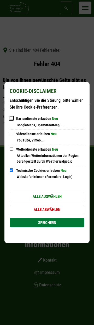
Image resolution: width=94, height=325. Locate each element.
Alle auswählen (47, 196)
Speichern (47, 222)
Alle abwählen (47, 209)
